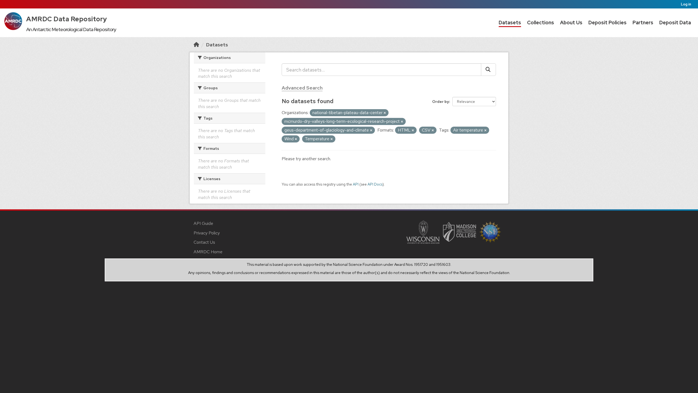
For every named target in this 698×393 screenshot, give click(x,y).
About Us (571, 22)
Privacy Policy (207, 233)
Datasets (510, 22)
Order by (440, 101)
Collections (540, 22)
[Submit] (488, 69)
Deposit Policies (607, 22)
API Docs (375, 184)
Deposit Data (675, 22)
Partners (643, 22)
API (356, 184)
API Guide (203, 223)
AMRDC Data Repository (66, 19)
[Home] (196, 44)
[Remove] (385, 113)
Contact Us (204, 242)
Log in (686, 4)
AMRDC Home (208, 252)
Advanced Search (302, 88)
